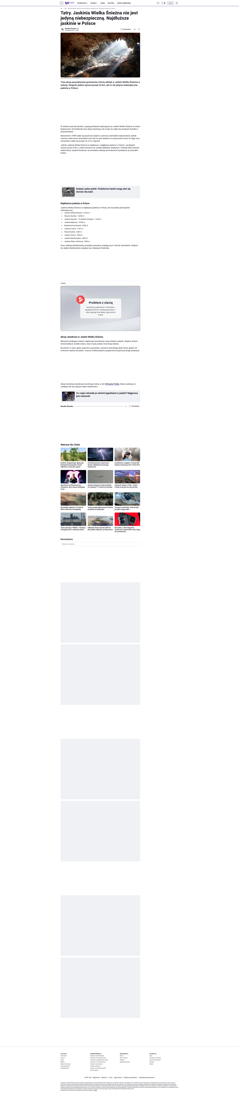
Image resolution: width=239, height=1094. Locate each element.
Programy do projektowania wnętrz (99, 1060)
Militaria (111, 3)
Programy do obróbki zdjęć (97, 1055)
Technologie (81, 3)
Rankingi (122, 1060)
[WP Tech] (71, 3)
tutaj (95, 1090)
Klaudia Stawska (70, 28)
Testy (151, 1055)
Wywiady (152, 1062)
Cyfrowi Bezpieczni (65, 1066)
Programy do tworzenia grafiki (97, 1068)
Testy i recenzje (123, 1057)
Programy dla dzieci (95, 1066)
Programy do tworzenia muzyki (98, 1057)
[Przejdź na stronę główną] (62, 4)
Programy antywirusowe (96, 1064)
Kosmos (93, 3)
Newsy (121, 1055)
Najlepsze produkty (125, 1062)
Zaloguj (170, 3)
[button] (163, 3)
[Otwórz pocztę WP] (157, 3)
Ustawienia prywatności (146, 1077)
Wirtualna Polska (112, 384)
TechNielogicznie (64, 1068)
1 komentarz (126, 29)
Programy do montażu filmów (97, 1062)
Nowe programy (94, 1070)
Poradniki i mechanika (155, 1057)
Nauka (103, 3)
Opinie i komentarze (124, 3)
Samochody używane (155, 1060)
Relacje (151, 1064)
